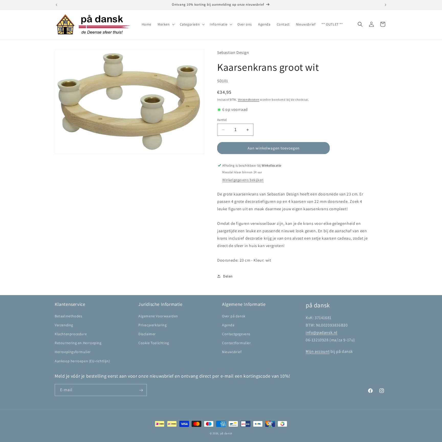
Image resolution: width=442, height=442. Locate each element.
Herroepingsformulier (73, 352)
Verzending (64, 324)
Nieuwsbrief (232, 352)
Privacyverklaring (152, 324)
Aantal (222, 120)
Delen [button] (228, 276)
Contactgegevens (236, 333)
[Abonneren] (141, 390)
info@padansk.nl (321, 332)
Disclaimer (147, 333)
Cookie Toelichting (153, 343)
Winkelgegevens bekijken (243, 180)
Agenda (228, 324)
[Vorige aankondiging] (56, 5)
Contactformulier (236, 343)
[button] (165, 24)
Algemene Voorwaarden (158, 315)
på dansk (226, 433)
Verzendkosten (248, 99)
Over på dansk (234, 315)
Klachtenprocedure (71, 333)
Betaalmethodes (68, 315)
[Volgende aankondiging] (385, 5)
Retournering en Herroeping (78, 343)
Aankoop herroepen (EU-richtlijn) (82, 360)
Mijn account (317, 351)
